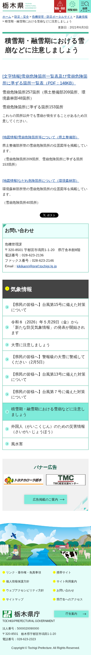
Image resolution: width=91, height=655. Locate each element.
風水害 (17, 444)
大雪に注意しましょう (30, 345)
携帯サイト (64, 572)
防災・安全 (21, 16)
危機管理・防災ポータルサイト (52, 16)
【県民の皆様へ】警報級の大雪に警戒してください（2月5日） (48, 359)
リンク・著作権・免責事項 (23, 572)
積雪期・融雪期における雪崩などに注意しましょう (48, 411)
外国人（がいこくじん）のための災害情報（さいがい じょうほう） (48, 429)
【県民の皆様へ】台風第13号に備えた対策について (48, 377)
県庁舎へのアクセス (70, 599)
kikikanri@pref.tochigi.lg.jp (37, 266)
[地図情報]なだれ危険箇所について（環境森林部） (40, 181)
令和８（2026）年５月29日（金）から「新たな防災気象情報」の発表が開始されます (48, 327)
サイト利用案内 (67, 581)
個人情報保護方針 (17, 581)
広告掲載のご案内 (45, 499)
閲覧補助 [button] (72, 9)
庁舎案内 (71, 613)
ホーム (6, 16)
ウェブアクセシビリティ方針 (25, 590)
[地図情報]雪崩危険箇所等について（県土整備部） (40, 137)
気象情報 (82, 16)
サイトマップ (15, 599)
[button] (60, 6)
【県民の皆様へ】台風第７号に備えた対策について (48, 394)
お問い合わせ (65, 590)
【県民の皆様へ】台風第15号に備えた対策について (48, 307)
